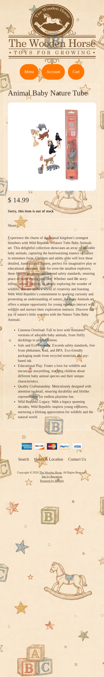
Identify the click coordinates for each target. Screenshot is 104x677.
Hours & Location (48, 459)
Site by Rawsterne (52, 476)
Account (53, 72)
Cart (76, 72)
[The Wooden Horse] (52, 61)
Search (23, 459)
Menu (29, 72)
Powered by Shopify (52, 480)
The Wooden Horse (50, 472)
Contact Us (77, 459)
